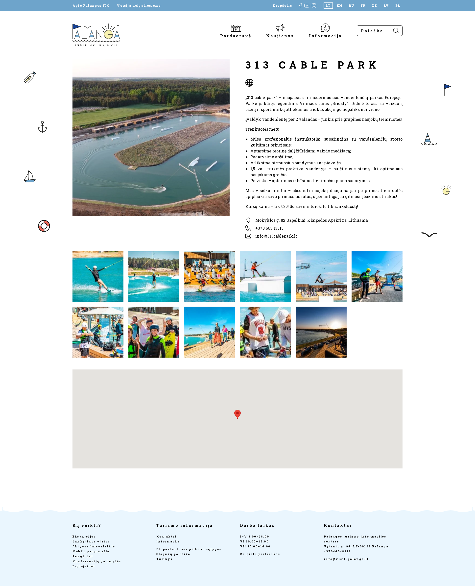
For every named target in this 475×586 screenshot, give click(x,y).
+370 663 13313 (269, 228)
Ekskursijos (83, 536)
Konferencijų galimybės (96, 561)
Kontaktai (166, 536)
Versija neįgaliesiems (139, 5)
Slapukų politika (173, 554)
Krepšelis (282, 5)
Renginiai (82, 556)
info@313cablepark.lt (276, 236)
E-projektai (83, 566)
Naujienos (280, 35)
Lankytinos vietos (91, 541)
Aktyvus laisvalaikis (93, 546)
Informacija (325, 35)
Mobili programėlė (90, 551)
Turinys (164, 559)
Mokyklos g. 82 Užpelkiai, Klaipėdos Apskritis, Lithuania (311, 220)
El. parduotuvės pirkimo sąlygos (188, 549)
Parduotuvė (235, 35)
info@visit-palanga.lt (346, 559)
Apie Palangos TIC (90, 5)
